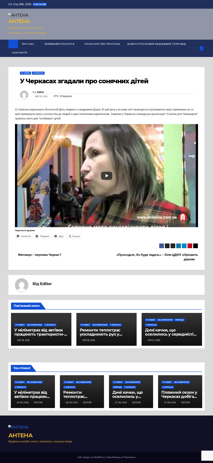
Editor (40, 92)
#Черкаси (66, 96)
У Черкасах (38, 73)
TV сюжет (25, 73)
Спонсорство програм (102, 43)
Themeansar (129, 457)
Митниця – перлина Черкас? (39, 254)
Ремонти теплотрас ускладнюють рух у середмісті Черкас (100, 334)
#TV (56, 96)
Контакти (19, 52)
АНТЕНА (19, 21)
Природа (179, 320)
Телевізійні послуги (59, 43)
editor (38, 402)
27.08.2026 (121, 402)
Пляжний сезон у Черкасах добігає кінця (179, 396)
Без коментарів (34, 325)
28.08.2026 (23, 402)
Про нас (28, 43)
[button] (196, 48)
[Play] (106, 176)
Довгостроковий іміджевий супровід (156, 43)
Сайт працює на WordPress (91, 457)
